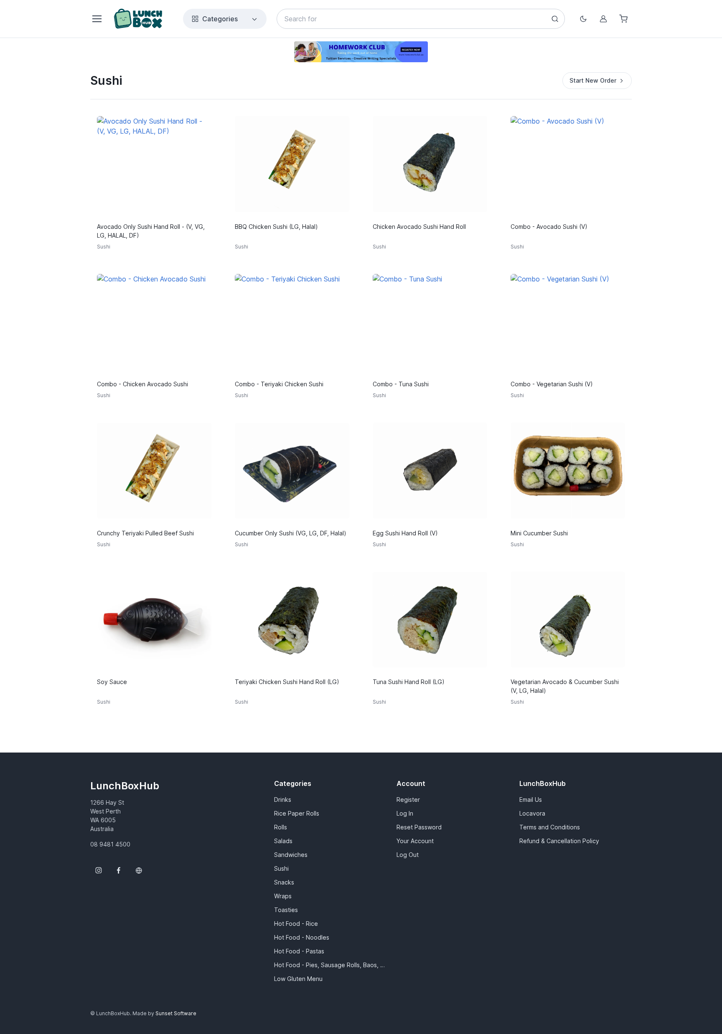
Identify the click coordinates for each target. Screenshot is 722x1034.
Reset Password (419, 827)
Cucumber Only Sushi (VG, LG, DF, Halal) (290, 533)
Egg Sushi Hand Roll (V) (405, 533)
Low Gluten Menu (298, 978)
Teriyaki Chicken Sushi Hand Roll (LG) (287, 681)
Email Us (530, 799)
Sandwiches (291, 854)
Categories (220, 19)
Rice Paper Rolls (296, 813)
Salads (283, 840)
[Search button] (555, 18)
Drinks (282, 799)
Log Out (408, 854)
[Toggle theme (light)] (583, 18)
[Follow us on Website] (138, 870)
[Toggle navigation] (96, 18)
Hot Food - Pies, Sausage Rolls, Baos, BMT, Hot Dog (330, 964)
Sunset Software (175, 1013)
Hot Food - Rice (296, 923)
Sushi (281, 868)
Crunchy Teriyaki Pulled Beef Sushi (145, 533)
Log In (405, 813)
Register (408, 799)
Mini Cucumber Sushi (539, 533)
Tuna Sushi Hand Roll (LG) (409, 681)
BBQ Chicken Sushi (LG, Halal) (276, 226)
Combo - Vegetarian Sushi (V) (552, 384)
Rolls (280, 827)
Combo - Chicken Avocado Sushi (142, 384)
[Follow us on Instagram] (98, 870)
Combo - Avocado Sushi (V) (549, 226)
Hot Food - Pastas (299, 951)
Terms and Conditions (549, 827)
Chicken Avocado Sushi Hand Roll (419, 226)
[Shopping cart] (623, 18)
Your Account (415, 840)
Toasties (286, 909)
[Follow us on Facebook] (118, 870)
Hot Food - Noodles (301, 937)
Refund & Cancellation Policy (559, 840)
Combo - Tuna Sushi (401, 384)
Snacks (284, 882)
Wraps (283, 896)
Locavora (532, 813)
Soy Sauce (112, 681)
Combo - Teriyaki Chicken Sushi (279, 384)
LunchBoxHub (124, 786)
